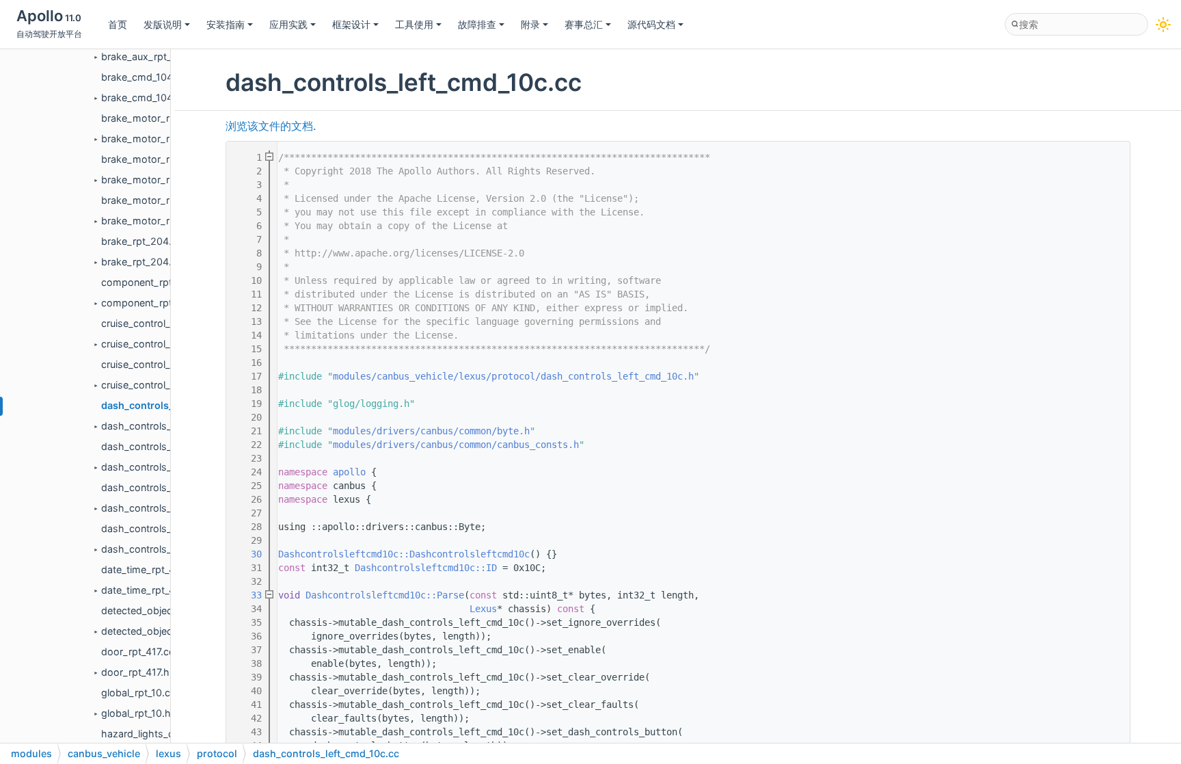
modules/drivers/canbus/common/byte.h (431, 430)
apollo (349, 471)
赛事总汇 (584, 24)
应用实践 (288, 24)
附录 (530, 24)
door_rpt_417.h (135, 672)
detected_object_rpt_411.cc (164, 610)
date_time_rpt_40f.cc (149, 569)
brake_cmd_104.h (141, 97)
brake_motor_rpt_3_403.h (161, 220)
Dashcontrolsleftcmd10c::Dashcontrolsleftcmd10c (404, 554)
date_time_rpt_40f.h (147, 590)
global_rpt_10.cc (138, 692)
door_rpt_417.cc (137, 651)
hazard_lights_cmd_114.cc (161, 733)
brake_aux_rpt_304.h (149, 56)
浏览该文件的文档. (271, 126)
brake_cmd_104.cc (144, 77)
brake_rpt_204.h (139, 261)
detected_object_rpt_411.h (161, 631)
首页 (117, 24)
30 (248, 554)
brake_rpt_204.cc (141, 241)
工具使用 (414, 24)
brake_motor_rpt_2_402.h (161, 179)
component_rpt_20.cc (152, 282)
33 (248, 595)
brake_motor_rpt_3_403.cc (163, 200)
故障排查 (477, 24)
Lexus (483, 608)
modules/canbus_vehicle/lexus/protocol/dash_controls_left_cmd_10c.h (513, 376)
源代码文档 (651, 24)
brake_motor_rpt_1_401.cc (161, 118)
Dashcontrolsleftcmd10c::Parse (385, 595)
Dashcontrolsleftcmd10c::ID (426, 567)
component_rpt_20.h (149, 302)
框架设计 (351, 24)
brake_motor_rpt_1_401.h (159, 138)
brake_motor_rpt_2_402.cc (163, 159)
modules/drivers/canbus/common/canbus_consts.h (456, 444)
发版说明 (163, 24)
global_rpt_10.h (136, 713)
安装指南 (225, 24)
